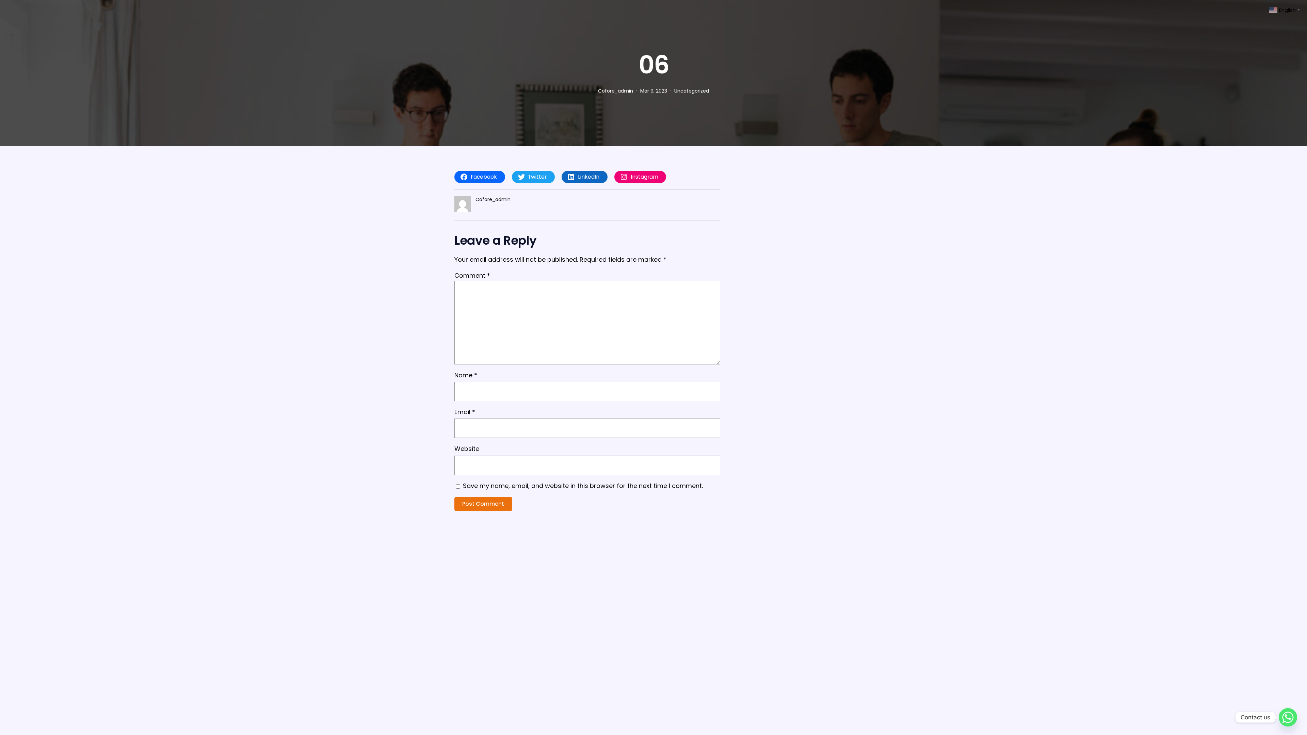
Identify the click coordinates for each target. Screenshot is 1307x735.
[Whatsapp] (1288, 717)
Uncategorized (691, 90)
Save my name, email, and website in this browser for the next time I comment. (583, 485)
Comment (472, 275)
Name (465, 375)
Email (464, 412)
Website (466, 448)
